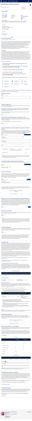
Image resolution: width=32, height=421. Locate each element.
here (8, 384)
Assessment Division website (22, 133)
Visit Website (5, 34)
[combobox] (26, 8)
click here (4, 260)
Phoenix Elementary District (24, 16)
